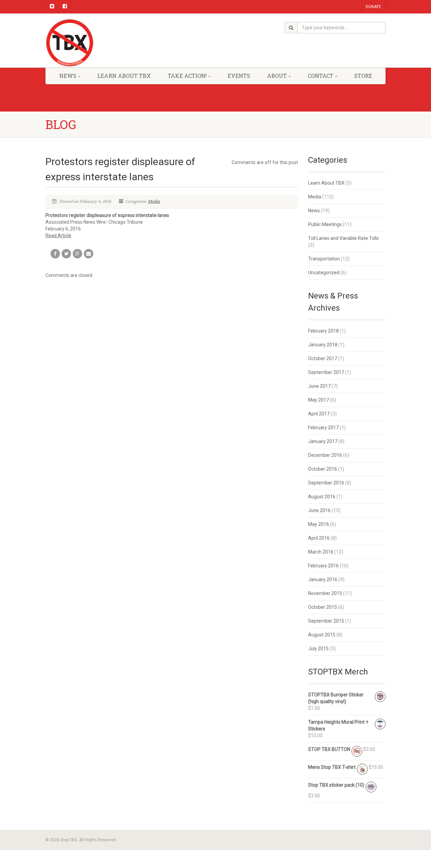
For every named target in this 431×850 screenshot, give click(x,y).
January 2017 (322, 441)
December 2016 (325, 455)
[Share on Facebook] (55, 253)
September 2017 (326, 372)
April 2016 (319, 538)
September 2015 (326, 621)
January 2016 (322, 579)
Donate (373, 6)
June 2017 (319, 386)
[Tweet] (66, 253)
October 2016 (322, 469)
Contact (320, 75)
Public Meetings (325, 224)
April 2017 (319, 413)
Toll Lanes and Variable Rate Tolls (343, 238)
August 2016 (321, 496)
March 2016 (320, 552)
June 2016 (319, 510)
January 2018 (322, 344)
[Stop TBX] (98, 43)
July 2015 (318, 648)
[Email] (88, 253)
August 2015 (321, 634)
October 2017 (322, 358)
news (67, 75)
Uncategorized (323, 272)
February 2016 (323, 565)
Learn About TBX (326, 183)
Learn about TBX (124, 75)
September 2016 (326, 482)
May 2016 (318, 524)
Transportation (324, 258)
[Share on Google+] (77, 253)
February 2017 (323, 427)
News (314, 210)
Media (154, 201)
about (277, 75)
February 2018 (323, 331)
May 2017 (318, 400)
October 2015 (322, 607)
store (363, 75)
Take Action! (187, 75)
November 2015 (325, 593)
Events (239, 75)
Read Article (58, 235)
